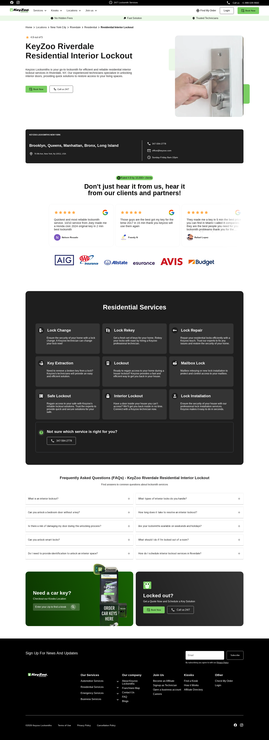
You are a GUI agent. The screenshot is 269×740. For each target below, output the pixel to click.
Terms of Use (64, 725)
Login (218, 685)
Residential (90, 27)
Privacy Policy (84, 725)
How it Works (191, 685)
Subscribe (235, 655)
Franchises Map (131, 688)
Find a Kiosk (191, 681)
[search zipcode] (73, 607)
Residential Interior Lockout (117, 27)
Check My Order (224, 681)
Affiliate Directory (193, 689)
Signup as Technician (165, 685)
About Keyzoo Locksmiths (130, 682)
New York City (58, 27)
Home (29, 27)
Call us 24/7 (63, 89)
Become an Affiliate (163, 681)
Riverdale (75, 27)
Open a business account (167, 689)
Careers (157, 694)
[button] (79, 498)
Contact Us (128, 692)
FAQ (124, 696)
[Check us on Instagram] (18, 3)
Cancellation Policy (106, 725)
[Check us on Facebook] (12, 3)
